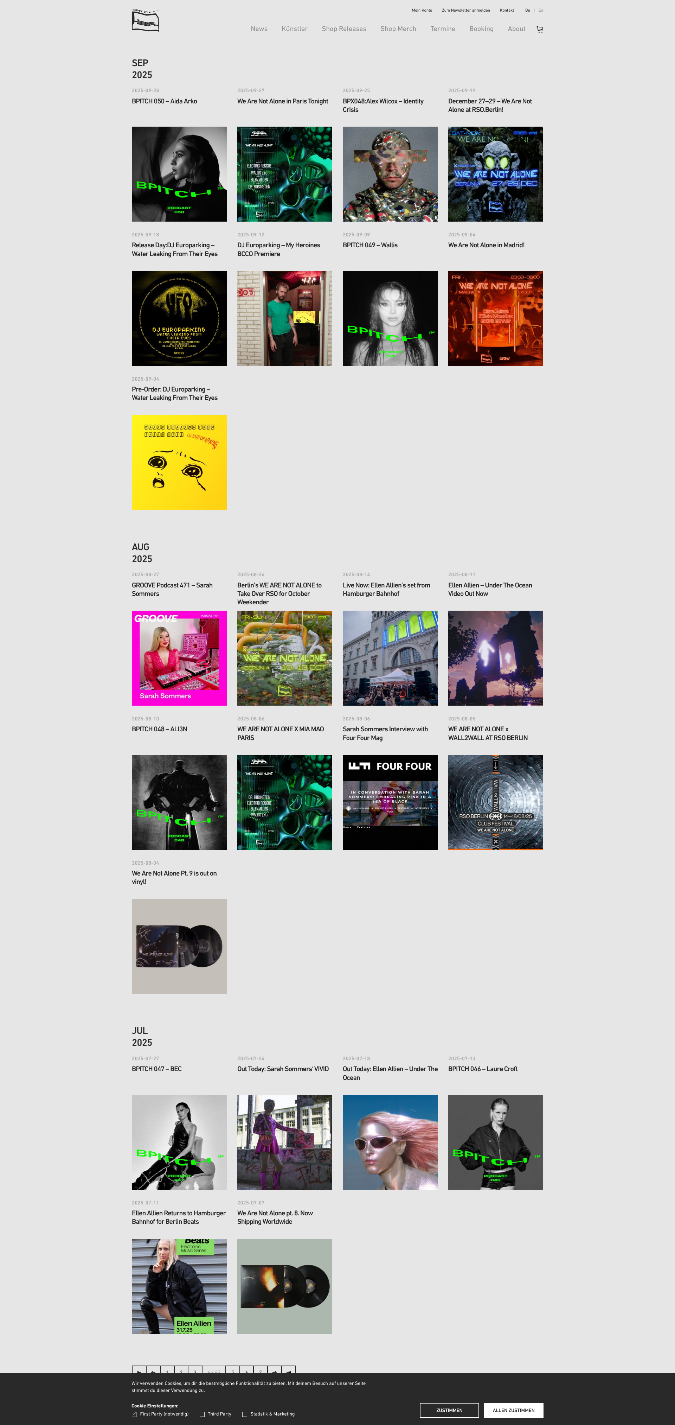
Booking (481, 29)
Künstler (295, 29)
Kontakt (507, 11)
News (259, 29)
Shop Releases (344, 29)
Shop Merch (398, 29)
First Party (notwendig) (164, 1414)
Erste (139, 1374)
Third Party (219, 1414)
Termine (442, 29)
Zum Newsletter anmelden (466, 11)
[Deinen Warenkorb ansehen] (536, 31)
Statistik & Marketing (272, 1414)
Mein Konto (422, 11)
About (517, 29)
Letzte (288, 1374)
